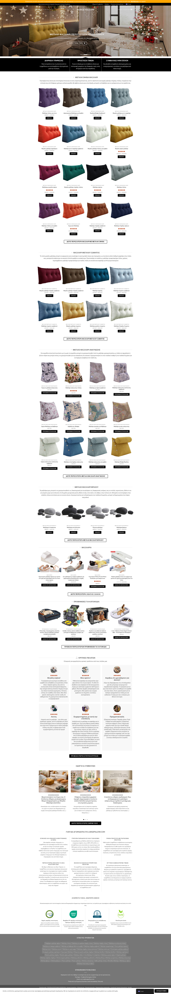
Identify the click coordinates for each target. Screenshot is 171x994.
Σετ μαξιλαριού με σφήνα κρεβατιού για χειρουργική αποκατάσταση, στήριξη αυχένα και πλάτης (73, 578)
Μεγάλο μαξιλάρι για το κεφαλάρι (121, 113)
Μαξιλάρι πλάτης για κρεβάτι (49, 226)
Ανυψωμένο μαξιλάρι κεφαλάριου (51, 952)
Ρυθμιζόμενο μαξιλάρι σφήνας (52, 943)
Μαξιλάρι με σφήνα (125, 960)
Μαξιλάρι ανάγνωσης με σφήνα (85, 963)
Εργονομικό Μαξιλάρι (67, 952)
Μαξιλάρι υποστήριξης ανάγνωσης (73, 462)
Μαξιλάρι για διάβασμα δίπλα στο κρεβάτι (72, 946)
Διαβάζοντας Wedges (73, 426)
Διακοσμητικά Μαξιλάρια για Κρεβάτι (73, 113)
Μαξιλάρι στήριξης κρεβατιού (97, 226)
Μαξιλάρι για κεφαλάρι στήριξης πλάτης (82, 943)
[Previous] (5, 29)
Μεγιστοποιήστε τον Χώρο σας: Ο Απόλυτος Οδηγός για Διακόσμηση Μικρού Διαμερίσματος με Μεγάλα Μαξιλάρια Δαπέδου (53, 800)
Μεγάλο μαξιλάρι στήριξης (52, 955)
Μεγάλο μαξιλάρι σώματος (73, 326)
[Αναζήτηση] (39, 9)
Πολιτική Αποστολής (90, 987)
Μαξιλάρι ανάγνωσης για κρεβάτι (97, 462)
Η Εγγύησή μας (80, 987)
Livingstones (97, 955)
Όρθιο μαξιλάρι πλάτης (100, 960)
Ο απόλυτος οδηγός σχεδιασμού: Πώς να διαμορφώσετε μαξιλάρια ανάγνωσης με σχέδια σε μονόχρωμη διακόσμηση (117, 800)
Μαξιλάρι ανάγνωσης (124, 957)
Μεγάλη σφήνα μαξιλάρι (121, 148)
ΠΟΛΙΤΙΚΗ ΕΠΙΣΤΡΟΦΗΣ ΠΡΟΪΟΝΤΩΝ (56, 987)
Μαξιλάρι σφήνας (97, 187)
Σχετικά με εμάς (42, 987)
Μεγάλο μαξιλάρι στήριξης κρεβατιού (49, 290)
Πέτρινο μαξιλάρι (66, 960)
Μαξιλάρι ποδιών (78, 955)
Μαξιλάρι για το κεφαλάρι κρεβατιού (73, 148)
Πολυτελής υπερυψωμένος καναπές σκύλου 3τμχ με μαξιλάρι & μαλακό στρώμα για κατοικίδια (49, 632)
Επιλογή (49, 118)
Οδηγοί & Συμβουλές (97, 4)
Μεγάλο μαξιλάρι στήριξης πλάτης (73, 187)
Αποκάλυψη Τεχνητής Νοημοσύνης (119, 987)
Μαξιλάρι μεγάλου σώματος (97, 326)
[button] (120, 9)
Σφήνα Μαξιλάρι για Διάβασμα (49, 426)
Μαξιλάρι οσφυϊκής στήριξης (48, 957)
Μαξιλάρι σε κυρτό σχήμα (69, 949)
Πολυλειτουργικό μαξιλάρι (63, 957)
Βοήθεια (107, 4)
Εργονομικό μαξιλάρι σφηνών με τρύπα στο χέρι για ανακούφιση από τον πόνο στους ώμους (49, 578)
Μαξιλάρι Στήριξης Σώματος (121, 326)
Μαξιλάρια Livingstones (49, 527)
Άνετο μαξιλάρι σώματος (121, 946)
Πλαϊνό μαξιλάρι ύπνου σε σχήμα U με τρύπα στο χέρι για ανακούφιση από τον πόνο (122, 578)
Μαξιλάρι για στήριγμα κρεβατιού (51, 946)
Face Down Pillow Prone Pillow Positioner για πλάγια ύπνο (97, 577)
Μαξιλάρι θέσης (100, 957)
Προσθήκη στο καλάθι (49, 392)
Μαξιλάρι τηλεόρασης (87, 960)
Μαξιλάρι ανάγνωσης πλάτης (73, 388)
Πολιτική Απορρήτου (71, 987)
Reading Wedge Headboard (97, 113)
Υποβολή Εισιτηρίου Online (88, 977)
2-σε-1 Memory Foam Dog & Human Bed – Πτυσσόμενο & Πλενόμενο (122, 631)
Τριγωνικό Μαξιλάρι (73, 226)
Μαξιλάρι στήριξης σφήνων (121, 226)
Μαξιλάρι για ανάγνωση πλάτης (117, 943)
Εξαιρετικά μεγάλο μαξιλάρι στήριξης (83, 952)
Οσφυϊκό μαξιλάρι (120, 955)
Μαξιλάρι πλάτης (121, 187)
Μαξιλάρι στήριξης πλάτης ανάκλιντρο (87, 949)
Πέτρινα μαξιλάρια (97, 527)
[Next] (165, 29)
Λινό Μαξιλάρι (88, 955)
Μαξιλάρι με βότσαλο (76, 957)
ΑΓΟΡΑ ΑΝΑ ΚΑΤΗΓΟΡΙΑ (46, 9)
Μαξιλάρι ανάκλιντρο (104, 949)
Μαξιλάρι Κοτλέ (47, 949)
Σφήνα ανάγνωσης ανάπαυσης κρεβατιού (49, 462)
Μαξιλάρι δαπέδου (99, 952)
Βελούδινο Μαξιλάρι (113, 960)
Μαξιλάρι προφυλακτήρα (107, 946)
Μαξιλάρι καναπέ (56, 949)
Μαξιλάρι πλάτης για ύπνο (49, 113)
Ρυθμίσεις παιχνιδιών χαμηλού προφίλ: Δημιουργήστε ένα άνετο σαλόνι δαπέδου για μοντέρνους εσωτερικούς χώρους (85, 800)
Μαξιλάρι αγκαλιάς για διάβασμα (97, 426)
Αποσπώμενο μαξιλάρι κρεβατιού (119, 949)
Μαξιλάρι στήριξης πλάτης (101, 943)
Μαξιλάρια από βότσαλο (73, 527)
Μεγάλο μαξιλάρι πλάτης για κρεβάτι (97, 148)
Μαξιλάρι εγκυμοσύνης (111, 957)
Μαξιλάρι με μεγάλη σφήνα (49, 187)
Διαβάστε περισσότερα (49, 585)
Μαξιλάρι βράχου (45, 960)
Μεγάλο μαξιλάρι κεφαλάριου (49, 148)
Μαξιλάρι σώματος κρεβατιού (122, 290)
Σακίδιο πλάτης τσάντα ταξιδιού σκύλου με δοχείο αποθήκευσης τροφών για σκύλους (73, 632)
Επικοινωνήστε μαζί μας (117, 4)
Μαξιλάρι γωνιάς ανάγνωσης (121, 426)
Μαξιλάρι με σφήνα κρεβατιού (98, 388)
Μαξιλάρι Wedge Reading (121, 462)
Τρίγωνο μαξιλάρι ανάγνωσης (49, 388)
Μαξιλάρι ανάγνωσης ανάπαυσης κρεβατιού (121, 388)
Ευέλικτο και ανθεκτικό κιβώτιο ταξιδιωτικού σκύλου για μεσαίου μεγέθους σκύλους (98, 632)
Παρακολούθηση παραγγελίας (102, 987)
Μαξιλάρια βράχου (122, 527)
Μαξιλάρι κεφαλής (97, 290)
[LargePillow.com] (85, 9)
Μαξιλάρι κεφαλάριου (122, 952)
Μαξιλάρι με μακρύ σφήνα (108, 955)
